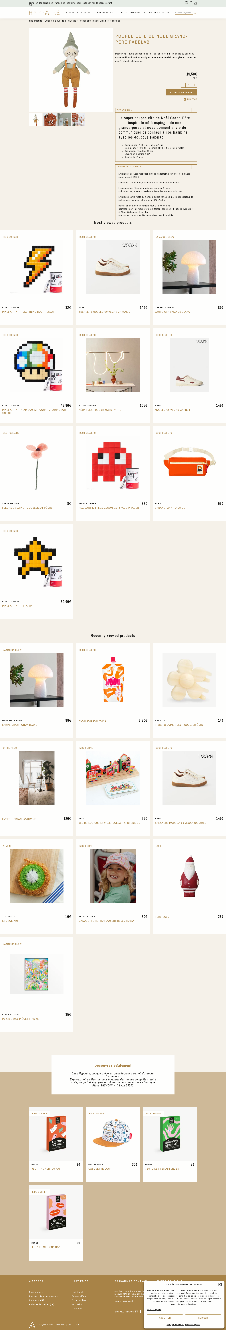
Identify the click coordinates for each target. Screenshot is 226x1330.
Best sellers (78, 1304)
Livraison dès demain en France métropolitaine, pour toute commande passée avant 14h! (70, 4)
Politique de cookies (175, 1324)
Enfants (49, 20)
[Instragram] (136, 1311)
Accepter (165, 1317)
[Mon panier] (195, 2)
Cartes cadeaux (80, 1300)
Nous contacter (36, 1292)
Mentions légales (192, 1324)
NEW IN (70, 12)
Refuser (203, 1317)
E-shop (85, 12)
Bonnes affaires (80, 1296)
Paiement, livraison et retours (43, 1296)
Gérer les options (154, 1309)
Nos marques (105, 12)
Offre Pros (77, 1308)
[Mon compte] (191, 2)
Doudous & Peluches (65, 20)
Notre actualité (159, 12)
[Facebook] (140, 1312)
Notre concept (131, 12)
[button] (219, 1284)
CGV (77, 1325)
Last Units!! (77, 1292)
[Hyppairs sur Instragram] (186, 2)
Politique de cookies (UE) (41, 1304)
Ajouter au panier (181, 92)
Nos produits (35, 20)
